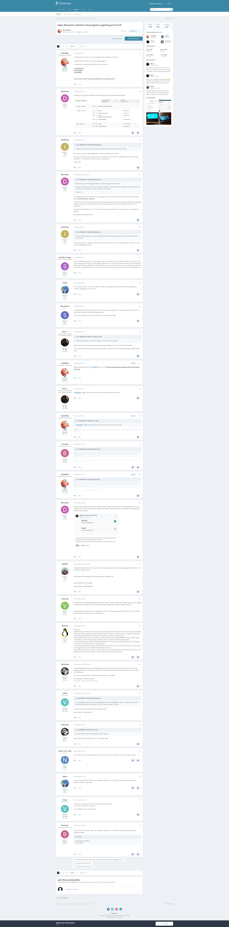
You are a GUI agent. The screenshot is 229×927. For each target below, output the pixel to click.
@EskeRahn (78, 392)
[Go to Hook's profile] (147, 87)
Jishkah (65, 564)
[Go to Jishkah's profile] (65, 571)
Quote (79, 84)
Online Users (67, 14)
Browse (76, 9)
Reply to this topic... (73, 889)
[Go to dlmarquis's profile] (65, 98)
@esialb (95, 367)
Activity (83, 9)
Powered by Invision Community (114, 917)
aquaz (65, 283)
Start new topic (117, 38)
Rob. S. (65, 332)
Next (72, 46)
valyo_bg (64, 599)
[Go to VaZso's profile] (65, 702)
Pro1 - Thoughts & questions (80, 32)
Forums (58, 14)
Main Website (61, 9)
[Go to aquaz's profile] (65, 290)
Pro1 (69, 9)
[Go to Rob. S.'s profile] (65, 342)
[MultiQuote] (75, 84)
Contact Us (114, 913)
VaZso (64, 693)
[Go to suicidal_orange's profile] (65, 266)
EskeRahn (67, 30)
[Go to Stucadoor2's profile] (65, 315)
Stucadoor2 (65, 306)
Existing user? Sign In (156, 3)
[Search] (171, 9)
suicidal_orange (65, 257)
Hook (152, 86)
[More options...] (139, 53)
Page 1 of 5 (83, 46)
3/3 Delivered (77, 72)
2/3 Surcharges (78, 70)
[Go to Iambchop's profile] (65, 147)
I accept (165, 923)
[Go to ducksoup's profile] (65, 671)
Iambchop (65, 140)
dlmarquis (65, 91)
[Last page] (76, 46)
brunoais (64, 444)
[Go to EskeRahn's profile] (60, 31)
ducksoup (65, 664)
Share (124, 31)
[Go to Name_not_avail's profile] (65, 760)
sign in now (96, 882)
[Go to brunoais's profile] (65, 453)
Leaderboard (77, 14)
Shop (90, 9)
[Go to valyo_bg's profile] (65, 606)
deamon (65, 626)
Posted (79, 53)
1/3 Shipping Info (79, 68)
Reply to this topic (133, 38)
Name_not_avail (65, 751)
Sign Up (169, 3)
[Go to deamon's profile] (65, 633)
